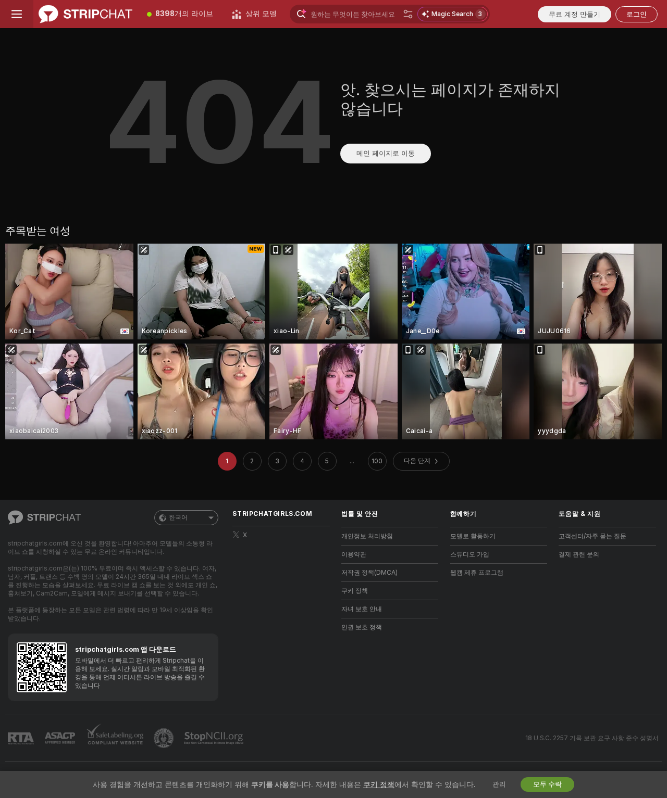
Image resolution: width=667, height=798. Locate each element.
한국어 (178, 517)
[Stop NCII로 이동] (214, 738)
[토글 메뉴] (16, 14)
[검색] (408, 14)
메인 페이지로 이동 (385, 153)
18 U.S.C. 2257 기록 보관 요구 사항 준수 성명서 (592, 738)
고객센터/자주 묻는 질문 (592, 536)
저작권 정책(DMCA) (369, 572)
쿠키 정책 (354, 590)
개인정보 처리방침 (367, 536)
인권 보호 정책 (361, 627)
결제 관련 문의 (579, 554)
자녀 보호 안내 (361, 609)
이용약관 (353, 554)
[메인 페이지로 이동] (85, 14)
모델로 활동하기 (473, 536)
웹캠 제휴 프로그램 (476, 572)
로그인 (636, 14)
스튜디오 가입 (469, 554)
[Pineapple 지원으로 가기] (165, 738)
